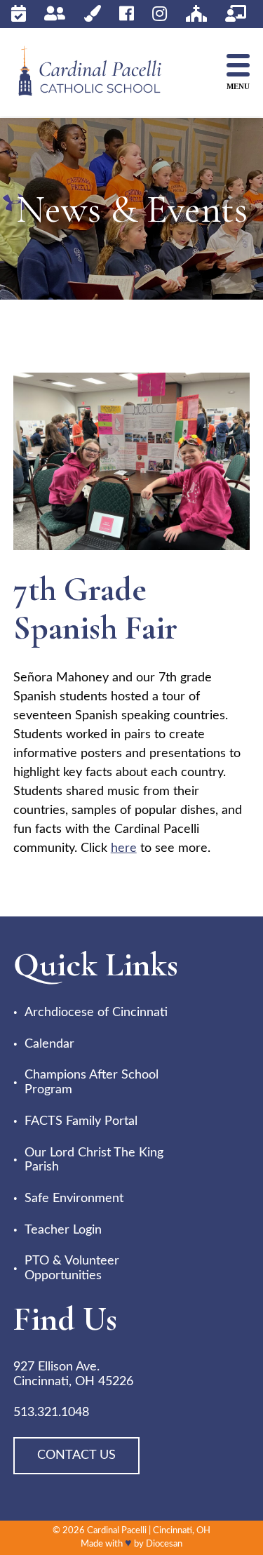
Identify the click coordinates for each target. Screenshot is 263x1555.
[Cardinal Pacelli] (101, 72)
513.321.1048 (51, 1412)
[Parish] (196, 13)
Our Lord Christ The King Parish (94, 1160)
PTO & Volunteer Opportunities (72, 1268)
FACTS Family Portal (81, 1121)
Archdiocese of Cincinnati (96, 1012)
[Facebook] (126, 13)
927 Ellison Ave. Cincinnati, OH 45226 (73, 1374)
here (124, 848)
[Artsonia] (92, 13)
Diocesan (164, 1544)
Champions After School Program (92, 1082)
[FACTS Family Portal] (54, 13)
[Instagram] (159, 13)
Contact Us (76, 1455)
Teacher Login (63, 1230)
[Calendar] (18, 13)
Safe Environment (74, 1198)
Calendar (49, 1044)
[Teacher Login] (235, 13)
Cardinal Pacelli (117, 1530)
